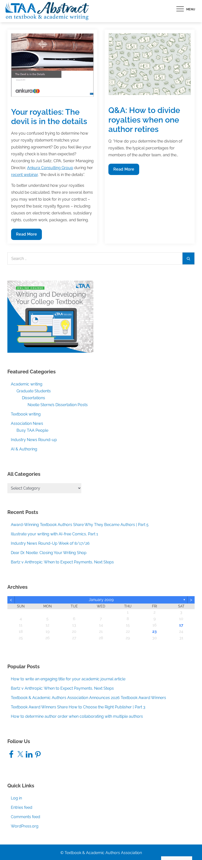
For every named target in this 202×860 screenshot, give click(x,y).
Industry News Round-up (34, 439)
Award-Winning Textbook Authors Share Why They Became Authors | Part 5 (80, 524)
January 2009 (101, 599)
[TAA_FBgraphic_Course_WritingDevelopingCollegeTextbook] (50, 316)
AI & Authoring (24, 449)
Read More (26, 236)
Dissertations (33, 398)
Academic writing (26, 384)
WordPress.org (24, 826)
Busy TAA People (32, 430)
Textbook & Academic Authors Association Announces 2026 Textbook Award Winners (88, 697)
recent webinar (24, 174)
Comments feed (25, 816)
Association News (27, 423)
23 (154, 631)
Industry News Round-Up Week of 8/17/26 (50, 543)
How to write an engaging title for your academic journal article (68, 679)
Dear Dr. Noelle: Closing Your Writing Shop (48, 552)
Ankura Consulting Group (50, 167)
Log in (16, 798)
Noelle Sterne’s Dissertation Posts (58, 404)
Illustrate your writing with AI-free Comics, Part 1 (54, 534)
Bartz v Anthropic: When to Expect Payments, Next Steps (62, 562)
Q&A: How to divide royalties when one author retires (144, 120)
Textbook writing (26, 414)
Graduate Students (34, 391)
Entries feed (21, 807)
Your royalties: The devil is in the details (49, 116)
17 (181, 625)
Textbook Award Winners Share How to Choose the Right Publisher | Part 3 (78, 707)
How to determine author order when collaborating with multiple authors (77, 716)
